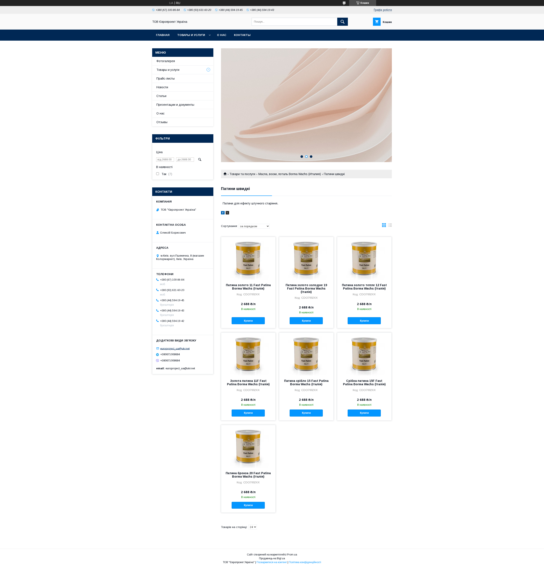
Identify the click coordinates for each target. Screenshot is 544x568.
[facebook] (223, 213)
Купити (248, 320)
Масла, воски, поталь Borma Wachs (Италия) (289, 174)
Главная (163, 35)
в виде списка (390, 226)
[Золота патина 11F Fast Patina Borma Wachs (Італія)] (248, 354)
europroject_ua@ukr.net (175, 348)
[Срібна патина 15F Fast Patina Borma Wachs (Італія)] (364, 354)
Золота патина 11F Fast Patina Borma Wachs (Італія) (248, 382)
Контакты (242, 35)
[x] (227, 213)
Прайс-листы (165, 78)
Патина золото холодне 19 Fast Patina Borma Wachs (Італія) (306, 288)
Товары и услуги (191, 35)
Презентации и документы (175, 104)
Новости (162, 87)
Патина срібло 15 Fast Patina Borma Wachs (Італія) (306, 382)
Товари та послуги (242, 174)
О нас (221, 35)
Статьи (161, 96)
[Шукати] (342, 22)
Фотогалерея (165, 61)
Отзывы (161, 122)
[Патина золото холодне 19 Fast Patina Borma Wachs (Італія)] (306, 258)
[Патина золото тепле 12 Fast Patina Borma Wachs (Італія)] (364, 258)
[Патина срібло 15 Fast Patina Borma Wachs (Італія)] (306, 354)
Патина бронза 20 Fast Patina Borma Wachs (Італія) (248, 474)
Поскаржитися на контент (271, 562)
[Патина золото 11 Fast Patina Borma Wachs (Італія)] (248, 258)
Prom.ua (292, 554)
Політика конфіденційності (305, 562)
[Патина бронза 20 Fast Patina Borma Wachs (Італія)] (248, 446)
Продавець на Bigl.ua (272, 558)
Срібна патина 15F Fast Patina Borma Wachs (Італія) (364, 382)
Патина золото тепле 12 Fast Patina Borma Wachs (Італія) (364, 286)
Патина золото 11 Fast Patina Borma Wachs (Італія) (248, 286)
